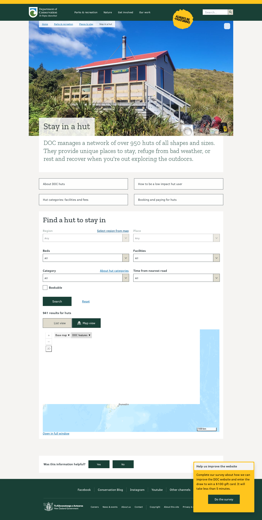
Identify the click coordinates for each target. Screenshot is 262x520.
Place (137, 231)
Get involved (125, 12)
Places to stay (86, 24)
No (123, 464)
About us (126, 506)
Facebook (84, 490)
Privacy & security (192, 506)
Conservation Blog (110, 490)
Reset (86, 301)
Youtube (157, 490)
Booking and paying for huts (157, 200)
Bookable (55, 287)
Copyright (155, 506)
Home (45, 24)
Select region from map (113, 231)
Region (48, 231)
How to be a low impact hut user (160, 184)
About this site (171, 506)
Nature (108, 12)
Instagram (137, 490)
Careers (95, 506)
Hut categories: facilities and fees (65, 200)
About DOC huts (54, 184)
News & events (110, 506)
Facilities (139, 251)
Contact (139, 506)
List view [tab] (60, 323)
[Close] (250, 466)
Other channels (180, 490)
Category (49, 271)
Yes (99, 464)
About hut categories (114, 271)
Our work (144, 12)
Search (57, 301)
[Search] (230, 12)
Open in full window (56, 433)
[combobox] (86, 258)
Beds (46, 251)
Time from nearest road (150, 271)
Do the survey (224, 499)
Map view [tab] (89, 323)
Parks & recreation (85, 12)
